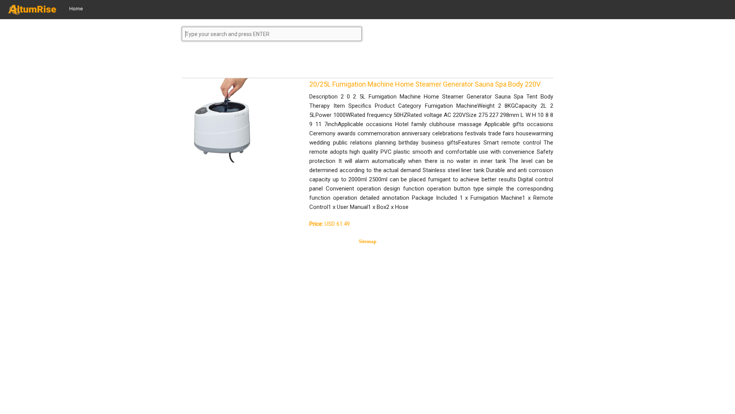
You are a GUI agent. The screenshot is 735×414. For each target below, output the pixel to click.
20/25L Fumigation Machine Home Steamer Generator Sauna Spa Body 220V (425, 84)
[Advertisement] (243, 62)
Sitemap (367, 241)
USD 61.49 (329, 223)
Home (76, 9)
